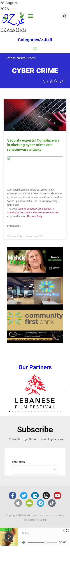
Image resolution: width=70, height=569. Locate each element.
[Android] (29, 503)
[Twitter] (24, 495)
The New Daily (34, 216)
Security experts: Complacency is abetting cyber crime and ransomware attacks (33, 145)
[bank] (35, 341)
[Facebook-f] (12, 495)
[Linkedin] (35, 495)
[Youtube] (57, 495)
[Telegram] (41, 503)
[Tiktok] (52, 503)
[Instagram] (46, 495)
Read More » (14, 226)
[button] (31, 16)
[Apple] (18, 503)
